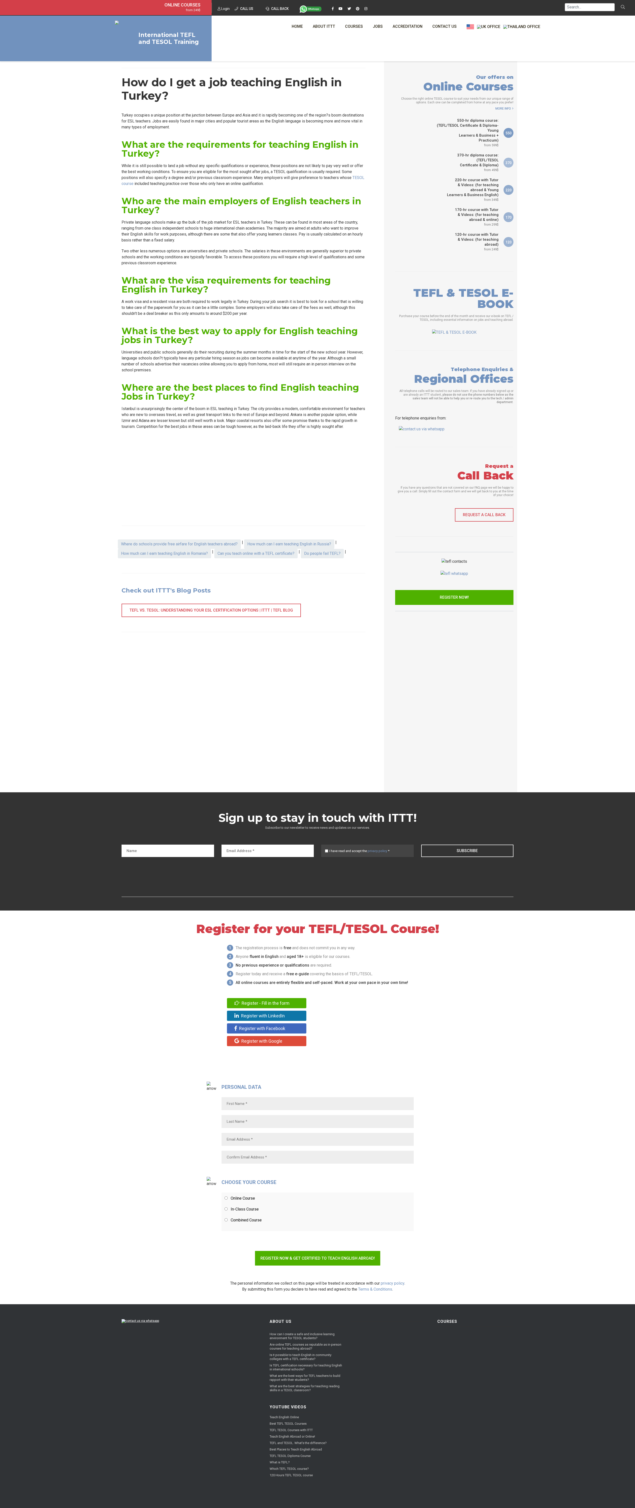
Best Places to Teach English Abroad (296, 1449)
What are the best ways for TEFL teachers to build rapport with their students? (305, 1378)
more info (503, 108)
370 (508, 163)
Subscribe (467, 850)
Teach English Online (284, 1417)
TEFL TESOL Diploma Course (290, 1456)
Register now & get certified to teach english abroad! (317, 1258)
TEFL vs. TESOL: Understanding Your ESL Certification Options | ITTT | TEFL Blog (211, 610)
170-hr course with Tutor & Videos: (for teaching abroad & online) (477, 216)
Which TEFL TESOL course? (289, 1469)
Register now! (454, 597)
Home (297, 26)
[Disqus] (243, 714)
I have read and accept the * (359, 851)
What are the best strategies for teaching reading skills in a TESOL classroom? (305, 1388)
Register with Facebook (261, 1028)
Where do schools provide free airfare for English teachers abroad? (179, 544)
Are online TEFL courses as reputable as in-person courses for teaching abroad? (305, 1346)
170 (508, 217)
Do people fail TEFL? (322, 553)
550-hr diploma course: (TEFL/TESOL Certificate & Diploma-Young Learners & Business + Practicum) (468, 132)
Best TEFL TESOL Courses (288, 1423)
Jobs (378, 26)
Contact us (444, 26)
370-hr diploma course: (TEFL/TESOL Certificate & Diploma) (478, 162)
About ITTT (324, 26)
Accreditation (407, 26)
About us (280, 1321)
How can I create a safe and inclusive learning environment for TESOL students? (302, 1336)
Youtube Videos (288, 1407)
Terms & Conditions (375, 1289)
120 (508, 242)
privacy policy (377, 851)
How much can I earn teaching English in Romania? (164, 553)
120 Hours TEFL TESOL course (291, 1475)
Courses (354, 26)
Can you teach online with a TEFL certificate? (256, 553)
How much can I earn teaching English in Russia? (289, 544)
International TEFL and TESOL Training (168, 38)
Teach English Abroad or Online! (292, 1436)
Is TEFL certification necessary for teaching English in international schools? (306, 1367)
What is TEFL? (280, 1462)
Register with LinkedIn (262, 1015)
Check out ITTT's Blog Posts (166, 590)
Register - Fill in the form (265, 1003)
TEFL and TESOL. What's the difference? (298, 1443)
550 (508, 133)
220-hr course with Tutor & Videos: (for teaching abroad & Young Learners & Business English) (473, 190)
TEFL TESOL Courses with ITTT (291, 1430)
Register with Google (261, 1041)
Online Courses (182, 4)
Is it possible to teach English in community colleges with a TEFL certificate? (300, 1357)
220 (508, 190)
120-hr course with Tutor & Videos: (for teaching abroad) (477, 241)
